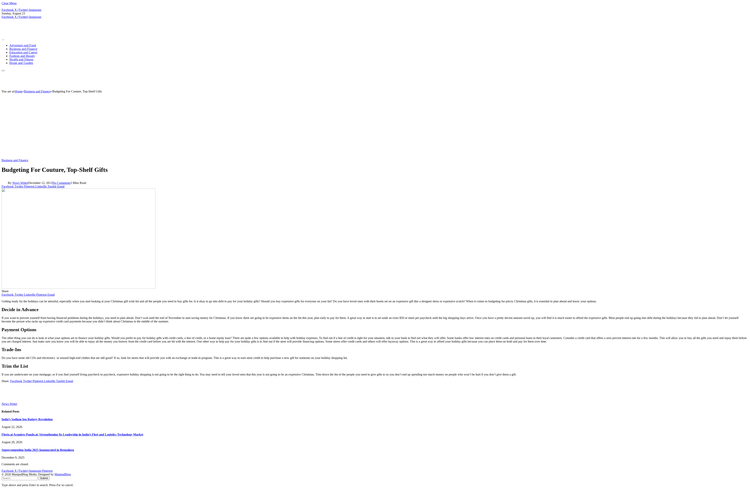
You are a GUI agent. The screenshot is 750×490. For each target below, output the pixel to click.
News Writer (20, 183)
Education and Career (23, 52)
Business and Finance (23, 49)
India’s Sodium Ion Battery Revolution (27, 419)
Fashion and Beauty (22, 56)
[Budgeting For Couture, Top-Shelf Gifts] (78, 287)
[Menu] (3, 39)
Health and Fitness (21, 59)
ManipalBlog (62, 474)
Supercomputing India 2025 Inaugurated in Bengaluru (38, 450)
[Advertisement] (375, 127)
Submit (44, 478)
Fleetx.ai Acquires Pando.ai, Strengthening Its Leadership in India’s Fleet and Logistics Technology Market (72, 434)
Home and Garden (21, 63)
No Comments (61, 183)
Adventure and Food (22, 45)
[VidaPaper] (43, 35)
